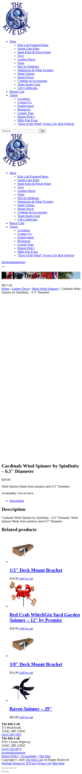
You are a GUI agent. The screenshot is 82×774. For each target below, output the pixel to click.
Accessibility (29, 756)
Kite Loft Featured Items (33, 45)
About (14, 95)
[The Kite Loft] (16, 34)
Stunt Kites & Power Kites (34, 52)
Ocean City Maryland (50, 763)
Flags (21, 63)
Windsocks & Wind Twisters (35, 70)
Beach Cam (17, 91)
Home (5, 288)
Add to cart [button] (26, 578)
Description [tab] (17, 500)
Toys (21, 55)
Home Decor (26, 77)
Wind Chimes (26, 73)
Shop (13, 41)
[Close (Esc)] (15, 768)
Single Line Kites (28, 48)
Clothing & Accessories (32, 81)
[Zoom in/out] (3, 768)
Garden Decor (26, 59)
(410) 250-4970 (11, 749)
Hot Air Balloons (28, 66)
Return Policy (26, 116)
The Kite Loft (34, 759)
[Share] (11, 768)
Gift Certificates (27, 88)
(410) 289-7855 (11, 734)
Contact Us (25, 102)
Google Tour (26, 113)
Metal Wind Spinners (45, 288)
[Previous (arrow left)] (3, 771)
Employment (26, 106)
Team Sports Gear (29, 84)
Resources (24, 109)
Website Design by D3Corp (19, 763)
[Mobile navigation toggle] (3, 266)
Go (42, 130)
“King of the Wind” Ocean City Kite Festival (46, 124)
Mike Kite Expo (28, 120)
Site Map (45, 756)
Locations (24, 98)
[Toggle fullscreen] (7, 768)
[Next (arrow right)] (7, 771)
